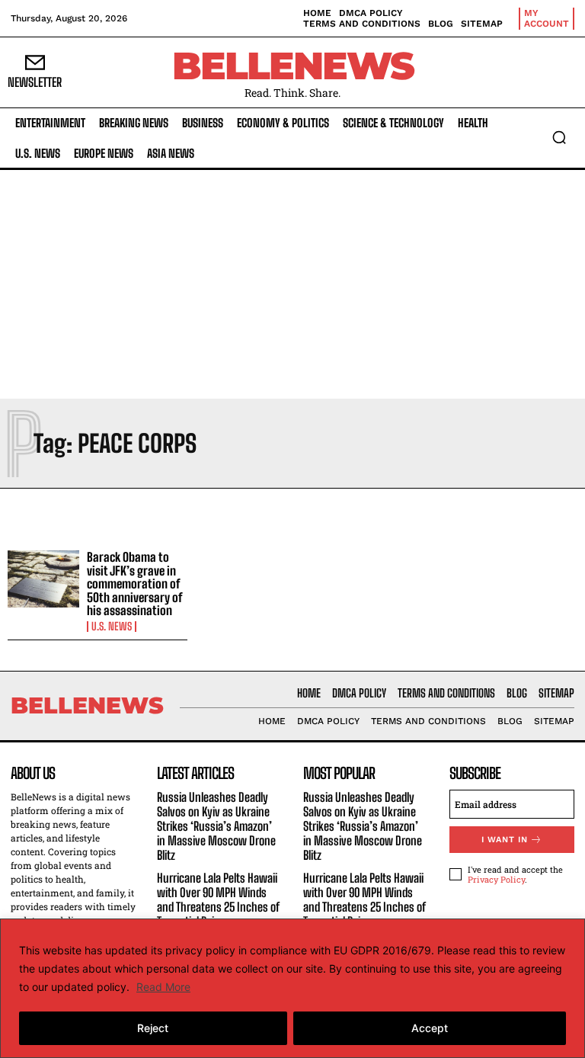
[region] (292, 988)
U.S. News (111, 626)
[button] (559, 137)
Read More (163, 986)
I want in (504, 840)
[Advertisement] (292, 284)
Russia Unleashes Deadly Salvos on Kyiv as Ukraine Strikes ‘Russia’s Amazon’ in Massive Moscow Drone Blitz (216, 826)
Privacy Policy (496, 879)
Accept (429, 1027)
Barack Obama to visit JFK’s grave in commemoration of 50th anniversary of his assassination (135, 583)
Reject (152, 1027)
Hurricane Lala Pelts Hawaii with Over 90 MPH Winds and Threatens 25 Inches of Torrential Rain (218, 899)
